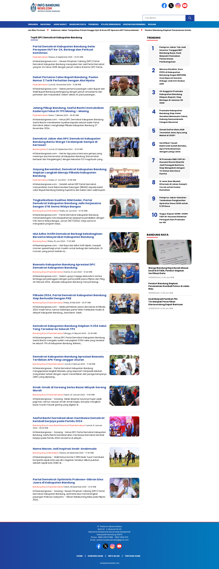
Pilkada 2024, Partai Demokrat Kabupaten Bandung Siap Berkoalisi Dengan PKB (69, 296)
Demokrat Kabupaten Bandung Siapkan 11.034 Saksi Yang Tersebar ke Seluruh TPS (69, 327)
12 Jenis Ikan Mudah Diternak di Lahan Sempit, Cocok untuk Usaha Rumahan (173, 186)
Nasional (45, 24)
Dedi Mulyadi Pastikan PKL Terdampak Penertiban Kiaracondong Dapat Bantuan (165, 301)
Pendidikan (53, 211)
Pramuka (93, 24)
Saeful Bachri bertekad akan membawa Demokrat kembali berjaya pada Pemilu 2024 (69, 419)
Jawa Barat (60, 24)
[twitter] (171, 7)
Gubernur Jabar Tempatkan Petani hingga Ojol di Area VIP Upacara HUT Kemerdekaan (80, 30)
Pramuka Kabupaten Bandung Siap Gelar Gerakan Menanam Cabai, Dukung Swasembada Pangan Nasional (173, 116)
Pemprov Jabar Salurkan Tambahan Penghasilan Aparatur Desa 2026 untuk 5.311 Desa (173, 202)
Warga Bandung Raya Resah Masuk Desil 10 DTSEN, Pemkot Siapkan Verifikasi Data (168, 270)
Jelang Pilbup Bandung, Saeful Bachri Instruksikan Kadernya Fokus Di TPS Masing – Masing (68, 109)
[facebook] (165, 7)
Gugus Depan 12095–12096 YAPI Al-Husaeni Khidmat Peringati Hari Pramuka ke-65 (173, 218)
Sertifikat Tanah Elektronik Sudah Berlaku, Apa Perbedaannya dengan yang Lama (173, 147)
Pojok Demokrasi (111, 24)
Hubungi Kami (95, 556)
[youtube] (185, 7)
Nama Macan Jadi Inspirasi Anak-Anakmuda (65, 449)
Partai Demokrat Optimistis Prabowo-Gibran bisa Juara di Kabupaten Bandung (68, 480)
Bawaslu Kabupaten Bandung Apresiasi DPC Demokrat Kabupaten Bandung (64, 266)
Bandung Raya (77, 24)
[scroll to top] (210, 564)
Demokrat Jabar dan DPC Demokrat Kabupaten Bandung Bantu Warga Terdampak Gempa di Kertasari (67, 142)
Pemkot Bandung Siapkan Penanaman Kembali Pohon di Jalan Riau (164, 30)
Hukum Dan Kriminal (134, 24)
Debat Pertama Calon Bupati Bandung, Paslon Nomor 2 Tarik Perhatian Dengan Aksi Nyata (65, 78)
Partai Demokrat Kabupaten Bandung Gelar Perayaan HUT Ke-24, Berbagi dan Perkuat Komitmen (64, 50)
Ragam (152, 24)
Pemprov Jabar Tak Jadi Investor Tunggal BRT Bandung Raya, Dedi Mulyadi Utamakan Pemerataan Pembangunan (172, 54)
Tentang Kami (132, 556)
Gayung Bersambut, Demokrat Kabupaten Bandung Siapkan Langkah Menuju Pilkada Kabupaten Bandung (70, 172)
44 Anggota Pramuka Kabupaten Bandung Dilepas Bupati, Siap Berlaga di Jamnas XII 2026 (171, 97)
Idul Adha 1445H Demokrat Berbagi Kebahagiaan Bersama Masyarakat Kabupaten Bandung (67, 235)
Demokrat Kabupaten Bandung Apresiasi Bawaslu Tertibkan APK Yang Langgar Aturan (68, 358)
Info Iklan (113, 556)
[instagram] (178, 7)
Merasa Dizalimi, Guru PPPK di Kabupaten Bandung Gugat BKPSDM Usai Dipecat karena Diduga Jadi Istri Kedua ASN (172, 76)
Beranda (33, 24)
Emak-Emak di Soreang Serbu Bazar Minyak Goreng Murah (69, 388)
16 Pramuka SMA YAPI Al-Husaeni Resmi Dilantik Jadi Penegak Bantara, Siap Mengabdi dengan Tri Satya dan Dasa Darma (172, 166)
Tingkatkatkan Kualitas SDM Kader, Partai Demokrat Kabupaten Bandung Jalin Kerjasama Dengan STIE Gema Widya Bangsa (67, 203)
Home (80, 556)
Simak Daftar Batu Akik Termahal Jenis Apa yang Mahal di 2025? (173, 132)
